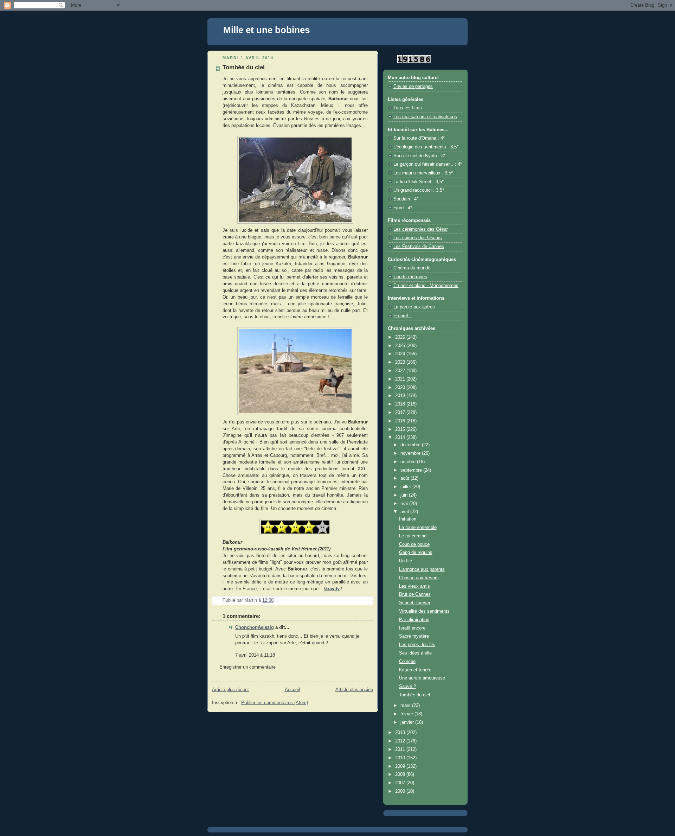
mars (406, 705)
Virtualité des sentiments (424, 611)
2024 (400, 353)
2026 (400, 337)
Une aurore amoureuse (422, 678)
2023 (400, 362)
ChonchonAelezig (254, 627)
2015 (400, 429)
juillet (406, 486)
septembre (411, 470)
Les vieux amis (414, 586)
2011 (400, 749)
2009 (400, 766)
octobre (408, 461)
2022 (400, 370)
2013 (400, 732)
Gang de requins (415, 552)
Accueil (292, 689)
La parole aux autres (414, 307)
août (405, 478)
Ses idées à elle (415, 653)
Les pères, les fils (417, 644)
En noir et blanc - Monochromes (425, 285)
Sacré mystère (414, 636)
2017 (400, 412)
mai (404, 503)
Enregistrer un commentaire (247, 667)
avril (405, 511)
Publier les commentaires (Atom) (274, 702)
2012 (400, 741)
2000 (400, 791)
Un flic (405, 561)
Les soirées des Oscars (417, 237)
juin (404, 495)
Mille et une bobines (266, 30)
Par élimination (414, 619)
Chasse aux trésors (419, 577)
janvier (407, 722)
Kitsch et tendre (415, 670)
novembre (411, 453)
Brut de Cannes (415, 594)
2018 (400, 404)
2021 (400, 379)
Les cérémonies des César (420, 229)
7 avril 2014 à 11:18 (255, 655)
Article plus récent (230, 689)
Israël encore (412, 628)
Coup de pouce (414, 544)
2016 (400, 421)
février (407, 713)
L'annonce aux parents (422, 569)
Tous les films (407, 108)
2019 (400, 395)
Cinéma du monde (411, 268)
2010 (400, 757)
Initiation (407, 519)
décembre (411, 444)
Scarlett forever (414, 602)
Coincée (407, 661)
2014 (400, 437)
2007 (400, 782)
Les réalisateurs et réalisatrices (425, 116)
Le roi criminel (413, 536)
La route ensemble (418, 527)
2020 (400, 387)
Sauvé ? (407, 686)
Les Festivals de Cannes (418, 246)
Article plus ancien (354, 689)
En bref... (402, 315)
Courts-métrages (410, 276)
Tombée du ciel (414, 695)
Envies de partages (413, 86)
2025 (400, 345)
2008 (400, 774)
